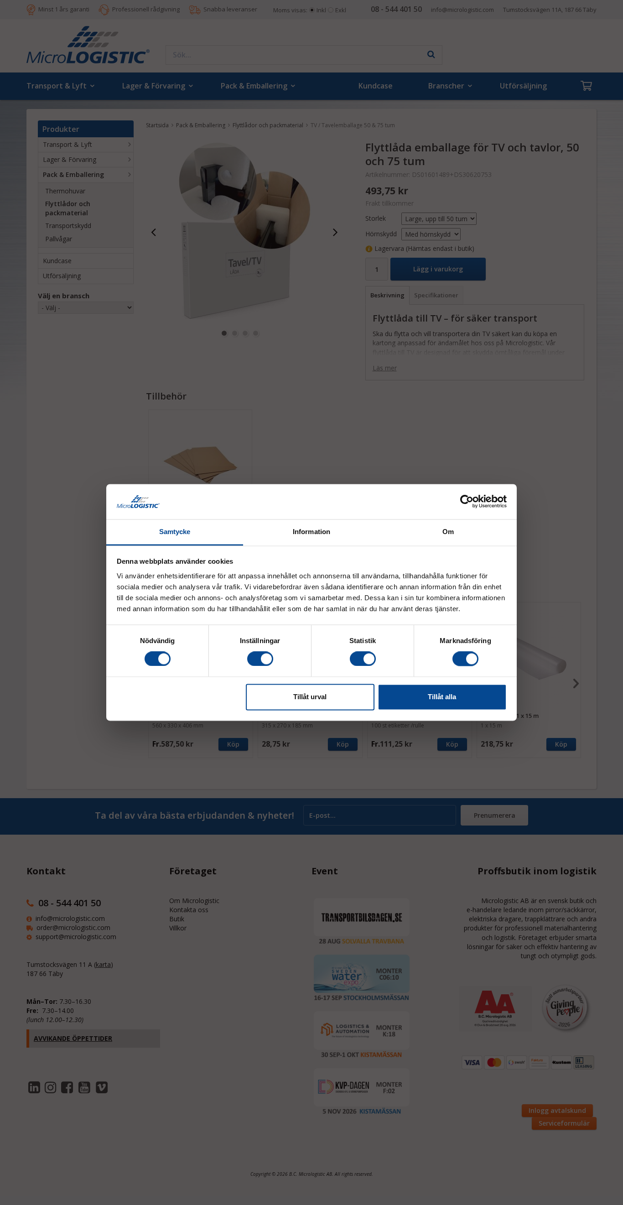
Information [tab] (311, 531)
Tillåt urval (310, 697)
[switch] (260, 659)
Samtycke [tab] (175, 531)
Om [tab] (448, 531)
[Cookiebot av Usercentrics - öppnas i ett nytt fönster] (467, 502)
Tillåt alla (442, 697)
